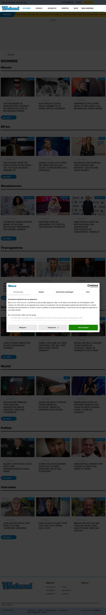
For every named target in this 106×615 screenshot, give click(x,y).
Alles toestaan (83, 327)
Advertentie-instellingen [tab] (64, 292)
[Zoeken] (102, 8)
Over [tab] (88, 292)
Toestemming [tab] (18, 292)
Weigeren (22, 327)
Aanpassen (52, 327)
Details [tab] (41, 292)
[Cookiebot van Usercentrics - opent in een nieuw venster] (89, 286)
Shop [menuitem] (76, 8)
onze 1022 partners (20, 302)
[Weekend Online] (10, 8)
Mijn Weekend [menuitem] (87, 8)
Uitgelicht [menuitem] (52, 8)
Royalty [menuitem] (39, 8)
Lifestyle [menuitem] (65, 8)
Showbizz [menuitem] (27, 8)
